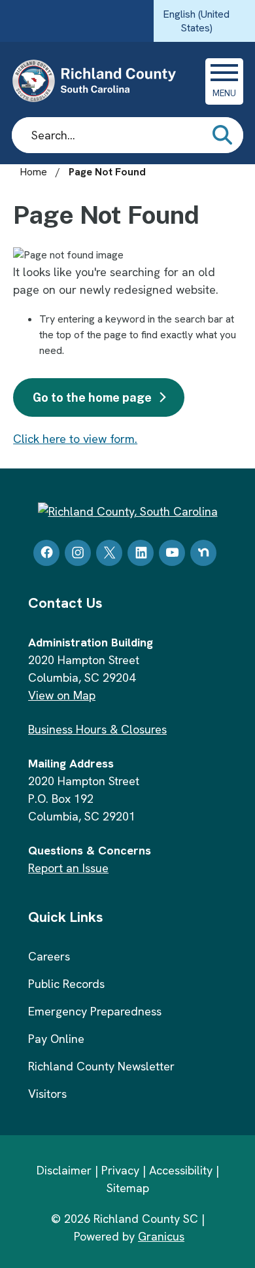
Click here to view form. (75, 438)
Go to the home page (92, 397)
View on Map (61, 695)
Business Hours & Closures (97, 729)
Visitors (47, 1093)
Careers (49, 956)
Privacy (120, 1170)
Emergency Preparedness (95, 1011)
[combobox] (204, 21)
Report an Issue (68, 867)
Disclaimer (64, 1170)
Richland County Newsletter (101, 1066)
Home (33, 172)
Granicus (161, 1236)
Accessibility (180, 1170)
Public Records (66, 983)
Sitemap (128, 1187)
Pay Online (56, 1038)
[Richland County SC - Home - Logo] (100, 81)
